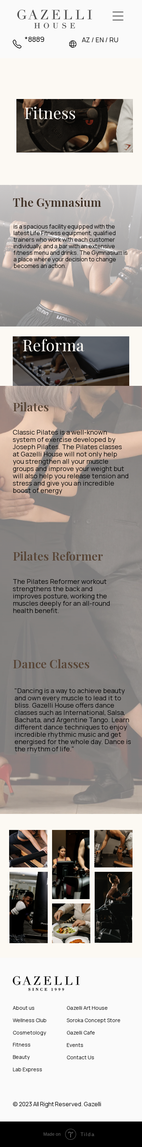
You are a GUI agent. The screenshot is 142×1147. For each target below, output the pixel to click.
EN (99, 39)
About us (24, 1007)
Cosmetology (29, 1032)
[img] (54, 19)
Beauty (21, 1056)
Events (75, 1044)
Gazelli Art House (87, 1007)
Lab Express (27, 1069)
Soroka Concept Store (94, 1020)
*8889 (34, 39)
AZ (86, 39)
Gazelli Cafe (81, 1032)
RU (113, 39)
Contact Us (80, 1057)
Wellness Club (30, 1020)
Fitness (22, 1044)
